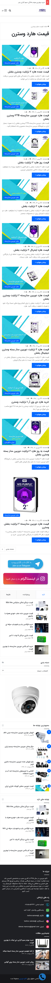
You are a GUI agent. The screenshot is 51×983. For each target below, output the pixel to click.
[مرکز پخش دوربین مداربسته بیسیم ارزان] (42, 752)
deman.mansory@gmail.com (28, 926)
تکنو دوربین (23, 978)
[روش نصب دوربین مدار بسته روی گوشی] (42, 965)
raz (46, 68)
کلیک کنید (27, 910)
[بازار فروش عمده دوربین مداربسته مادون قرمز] (42, 764)
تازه (43, 594)
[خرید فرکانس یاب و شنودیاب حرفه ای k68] (41, 628)
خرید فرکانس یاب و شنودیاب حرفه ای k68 (19, 625)
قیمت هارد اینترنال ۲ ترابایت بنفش (31, 250)
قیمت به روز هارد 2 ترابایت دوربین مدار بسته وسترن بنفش (26, 452)
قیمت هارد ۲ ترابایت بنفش (35, 206)
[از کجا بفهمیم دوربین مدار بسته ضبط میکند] (42, 954)
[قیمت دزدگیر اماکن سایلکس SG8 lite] (41, 606)
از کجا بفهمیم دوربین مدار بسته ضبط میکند (18, 951)
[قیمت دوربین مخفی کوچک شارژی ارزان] (42, 788)
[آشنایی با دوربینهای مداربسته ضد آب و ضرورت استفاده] (42, 776)
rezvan (45, 112)
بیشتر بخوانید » (40, 84)
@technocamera (33, 915)
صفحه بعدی (10, 549)
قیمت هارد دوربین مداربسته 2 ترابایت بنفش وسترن (26, 525)
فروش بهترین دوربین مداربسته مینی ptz (19, 732)
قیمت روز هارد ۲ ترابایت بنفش (33, 162)
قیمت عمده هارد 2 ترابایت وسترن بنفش (28, 72)
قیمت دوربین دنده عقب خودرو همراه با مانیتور (19, 614)
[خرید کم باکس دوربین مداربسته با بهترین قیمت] (41, 649)
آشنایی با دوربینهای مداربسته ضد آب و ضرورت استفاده (19, 772)
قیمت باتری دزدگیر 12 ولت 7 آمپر (21, 635)
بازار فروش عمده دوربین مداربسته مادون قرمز (19, 763)
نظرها (8, 594)
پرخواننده (26, 594)
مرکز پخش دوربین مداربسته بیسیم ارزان (19, 746)
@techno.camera (30, 921)
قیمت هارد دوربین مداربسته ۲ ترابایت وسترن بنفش (26, 297)
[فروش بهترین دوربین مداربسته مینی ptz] (42, 737)
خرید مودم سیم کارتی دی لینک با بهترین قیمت (19, 941)
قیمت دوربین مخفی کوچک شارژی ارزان (19, 786)
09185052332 (30, 904)
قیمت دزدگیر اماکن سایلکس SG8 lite (19, 602)
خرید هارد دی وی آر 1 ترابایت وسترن (30, 402)
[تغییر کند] (42, 10)
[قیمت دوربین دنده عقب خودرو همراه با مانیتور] (41, 616)
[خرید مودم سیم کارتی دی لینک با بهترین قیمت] (42, 943)
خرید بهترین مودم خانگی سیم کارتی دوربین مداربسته (27, 2)
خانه (46, 26)
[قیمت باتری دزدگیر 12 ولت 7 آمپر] (41, 638)
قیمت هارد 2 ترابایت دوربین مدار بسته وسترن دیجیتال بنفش (25, 351)
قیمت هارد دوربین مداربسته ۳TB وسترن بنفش (28, 117)
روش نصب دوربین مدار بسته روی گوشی (19, 962)
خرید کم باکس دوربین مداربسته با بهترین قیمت (18, 647)
